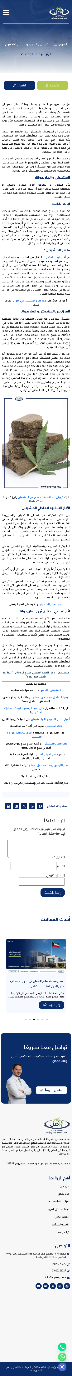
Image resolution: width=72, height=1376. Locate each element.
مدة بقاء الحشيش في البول (30, 300)
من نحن (64, 1186)
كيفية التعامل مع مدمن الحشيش (49, 697)
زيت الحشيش (53, 725)
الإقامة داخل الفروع (58, 1209)
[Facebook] (67, 1286)
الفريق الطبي (62, 1216)
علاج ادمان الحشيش (51, 604)
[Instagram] (60, 1286)
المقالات (27, 54)
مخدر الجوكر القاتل (47, 754)
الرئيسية (45, 54)
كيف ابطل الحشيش (55, 743)
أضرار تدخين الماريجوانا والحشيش (50, 719)
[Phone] (62, 1347)
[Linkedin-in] (46, 1286)
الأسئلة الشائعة (60, 1224)
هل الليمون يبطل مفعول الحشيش (46, 765)
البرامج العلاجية (60, 1201)
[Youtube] (39, 1286)
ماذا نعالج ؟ (62, 1193)
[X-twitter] (53, 1286)
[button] (40, 806)
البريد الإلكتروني (55, 875)
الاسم (61, 866)
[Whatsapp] (62, 1357)
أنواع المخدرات (51, 257)
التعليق (59, 857)
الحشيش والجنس (50, 690)
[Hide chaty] (62, 1367)
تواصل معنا (62, 1232)
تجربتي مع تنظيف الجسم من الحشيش (41, 497)
